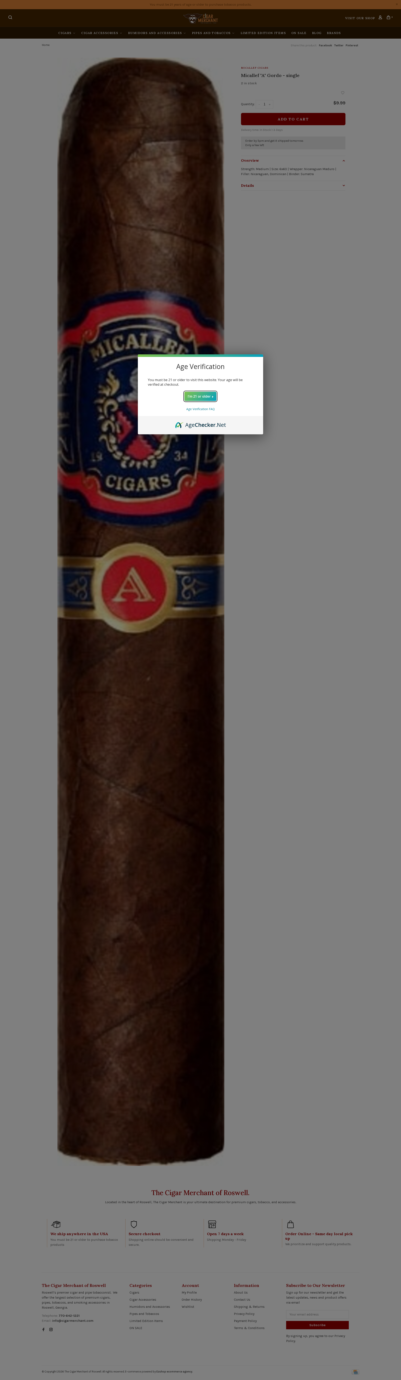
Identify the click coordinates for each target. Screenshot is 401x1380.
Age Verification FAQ (200, 409)
